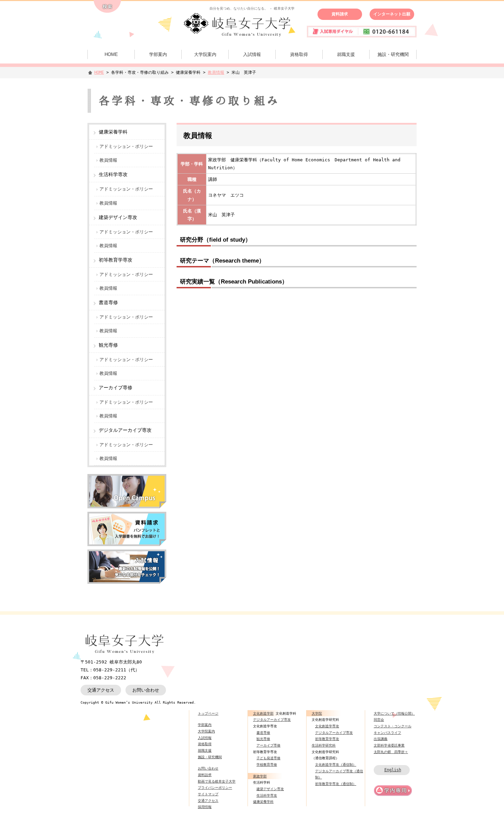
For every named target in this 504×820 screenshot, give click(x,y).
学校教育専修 (266, 764)
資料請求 (340, 14)
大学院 (317, 713)
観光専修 (263, 739)
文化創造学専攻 (327, 726)
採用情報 (205, 807)
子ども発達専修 (268, 758)
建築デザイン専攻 (270, 789)
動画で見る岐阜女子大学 (217, 781)
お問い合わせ (145, 690)
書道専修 (263, 732)
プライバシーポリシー (215, 787)
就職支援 (346, 54)
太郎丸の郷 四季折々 (391, 752)
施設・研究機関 (393, 54)
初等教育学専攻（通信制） (335, 784)
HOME (111, 54)
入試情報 (252, 54)
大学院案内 (205, 54)
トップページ (208, 713)
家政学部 (260, 776)
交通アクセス (100, 690)
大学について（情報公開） (394, 713)
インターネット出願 (391, 14)
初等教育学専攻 (327, 739)
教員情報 (216, 72)
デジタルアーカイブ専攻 (272, 719)
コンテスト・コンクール (392, 726)
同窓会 (379, 719)
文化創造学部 (263, 713)
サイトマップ (208, 794)
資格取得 (299, 54)
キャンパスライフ (387, 732)
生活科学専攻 (266, 795)
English (392, 769)
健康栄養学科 (263, 801)
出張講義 (380, 739)
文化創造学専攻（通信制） (335, 764)
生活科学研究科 (324, 745)
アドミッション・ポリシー (126, 146)
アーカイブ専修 (268, 745)
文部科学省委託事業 (389, 745)
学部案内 (158, 54)
